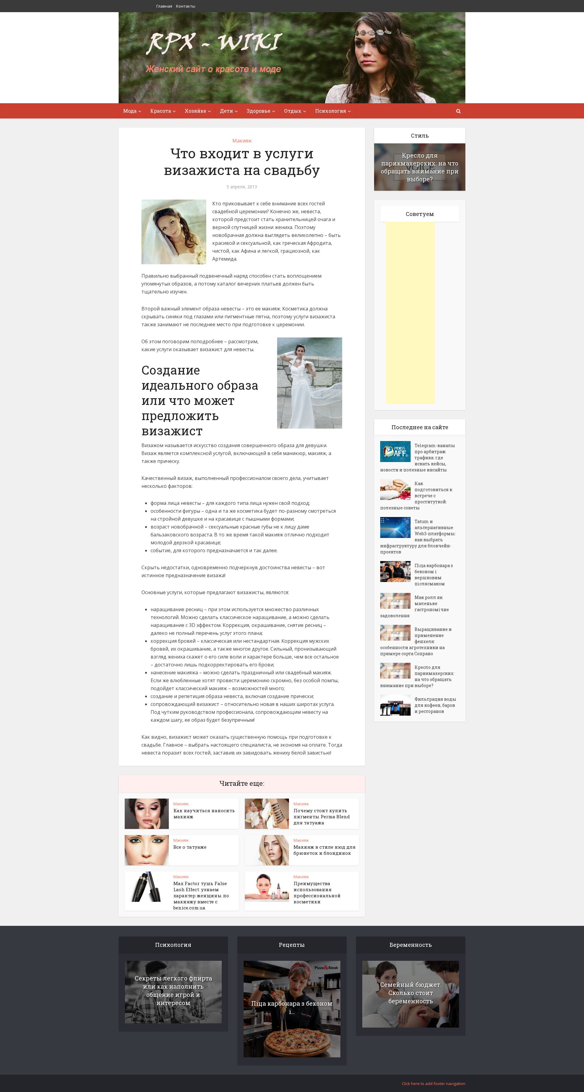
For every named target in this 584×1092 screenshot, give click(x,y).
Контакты (185, 6)
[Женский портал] (214, 53)
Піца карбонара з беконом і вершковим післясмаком (434, 575)
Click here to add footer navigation (433, 1083)
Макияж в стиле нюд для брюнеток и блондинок (325, 850)
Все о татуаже (190, 847)
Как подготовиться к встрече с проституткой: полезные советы (416, 496)
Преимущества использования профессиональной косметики (317, 892)
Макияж (242, 140)
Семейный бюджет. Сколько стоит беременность (410, 993)
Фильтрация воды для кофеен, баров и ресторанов (435, 705)
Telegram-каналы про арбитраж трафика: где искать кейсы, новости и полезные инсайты (417, 458)
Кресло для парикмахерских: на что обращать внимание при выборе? (420, 167)
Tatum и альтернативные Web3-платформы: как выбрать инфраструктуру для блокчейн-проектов (418, 537)
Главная (164, 6)
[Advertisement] (410, 313)
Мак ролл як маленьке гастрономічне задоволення (414, 606)
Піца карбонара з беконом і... (291, 1007)
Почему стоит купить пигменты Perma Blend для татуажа (322, 816)
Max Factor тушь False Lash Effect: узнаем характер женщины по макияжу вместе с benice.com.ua (201, 895)
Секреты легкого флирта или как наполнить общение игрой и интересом (173, 990)
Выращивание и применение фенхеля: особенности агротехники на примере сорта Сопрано (416, 641)
